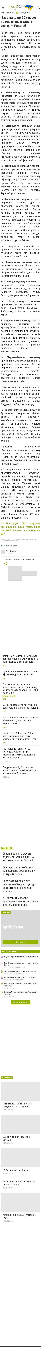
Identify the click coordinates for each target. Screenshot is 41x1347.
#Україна (14, 546)
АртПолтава (13, 927)
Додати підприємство (20, 1002)
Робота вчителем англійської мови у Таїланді (19, 1183)
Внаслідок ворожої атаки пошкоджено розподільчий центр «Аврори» (19, 871)
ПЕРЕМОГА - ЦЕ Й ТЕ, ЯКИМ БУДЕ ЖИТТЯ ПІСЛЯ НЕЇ (17, 1105)
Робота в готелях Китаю (16, 1170)
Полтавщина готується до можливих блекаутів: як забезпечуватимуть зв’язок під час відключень (19, 753)
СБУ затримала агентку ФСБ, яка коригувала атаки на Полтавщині (20, 706)
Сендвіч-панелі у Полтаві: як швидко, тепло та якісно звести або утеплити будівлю (19, 770)
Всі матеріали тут (20, 942)
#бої (7, 546)
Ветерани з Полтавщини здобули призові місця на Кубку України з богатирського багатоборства (20, 658)
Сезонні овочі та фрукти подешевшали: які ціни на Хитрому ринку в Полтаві (18, 857)
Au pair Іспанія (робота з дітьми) (16, 1138)
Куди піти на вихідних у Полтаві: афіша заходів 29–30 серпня (20, 673)
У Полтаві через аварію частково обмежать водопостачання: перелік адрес (20, 720)
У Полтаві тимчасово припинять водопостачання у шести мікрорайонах (20, 901)
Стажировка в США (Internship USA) (19, 1216)
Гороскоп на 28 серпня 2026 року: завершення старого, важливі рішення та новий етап (19, 736)
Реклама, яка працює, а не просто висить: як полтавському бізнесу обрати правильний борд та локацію (20, 688)
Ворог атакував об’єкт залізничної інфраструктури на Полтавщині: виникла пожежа (19, 886)
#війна (3, 546)
